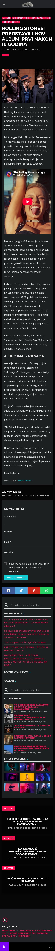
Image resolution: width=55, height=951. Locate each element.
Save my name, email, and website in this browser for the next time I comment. (29, 564)
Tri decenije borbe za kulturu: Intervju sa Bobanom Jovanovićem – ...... (31, 707)
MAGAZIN (6, 18)
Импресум (24, 936)
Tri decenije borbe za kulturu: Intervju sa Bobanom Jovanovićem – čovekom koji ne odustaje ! (26, 622)
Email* (7, 541)
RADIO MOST (9, 930)
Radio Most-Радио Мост (24, 18)
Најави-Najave (43, 18)
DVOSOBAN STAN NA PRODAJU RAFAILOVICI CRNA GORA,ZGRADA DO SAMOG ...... (31, 748)
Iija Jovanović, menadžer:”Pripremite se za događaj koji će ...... (30, 717)
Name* (8, 531)
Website (8, 552)
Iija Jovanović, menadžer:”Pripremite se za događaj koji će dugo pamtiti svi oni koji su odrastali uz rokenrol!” (26, 634)
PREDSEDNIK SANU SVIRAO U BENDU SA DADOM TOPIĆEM (32, 737)
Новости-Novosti (11, 22)
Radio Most (25, 480)
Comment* (10, 516)
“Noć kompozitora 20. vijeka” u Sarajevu (25, 642)
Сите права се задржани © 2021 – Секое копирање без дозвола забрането (27, 933)
